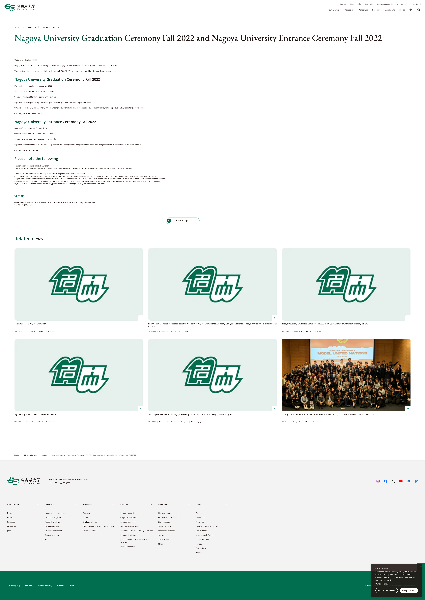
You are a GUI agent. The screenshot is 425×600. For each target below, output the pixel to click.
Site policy (29, 585)
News (44, 455)
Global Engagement (198, 422)
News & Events (30, 455)
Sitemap (60, 585)
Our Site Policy (381, 584)
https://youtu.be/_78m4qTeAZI (28, 113)
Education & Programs (46, 331)
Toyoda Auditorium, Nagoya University (36, 97)
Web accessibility (45, 585)
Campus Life (30, 331)
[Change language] (411, 10)
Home (16, 455)
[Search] (419, 10)
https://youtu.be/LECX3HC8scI (27, 150)
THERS (71, 585)
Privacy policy (14, 585)
